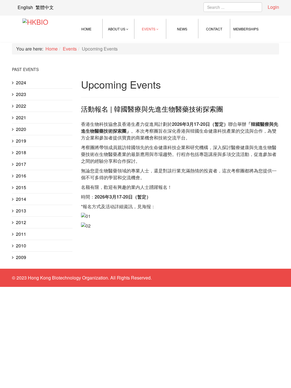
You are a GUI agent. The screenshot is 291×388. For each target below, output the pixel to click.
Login (273, 7)
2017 (21, 164)
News (182, 28)
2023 (21, 94)
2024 (21, 82)
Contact (214, 28)
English (25, 7)
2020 (21, 129)
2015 (21, 187)
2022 (21, 106)
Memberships (246, 28)
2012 (21, 222)
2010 (21, 245)
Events (148, 28)
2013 (21, 210)
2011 (21, 234)
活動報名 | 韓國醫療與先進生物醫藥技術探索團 (152, 109)
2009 (21, 257)
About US (116, 28)
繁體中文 (45, 7)
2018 (21, 152)
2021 (21, 117)
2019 (21, 140)
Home (86, 28)
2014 (21, 199)
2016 (21, 175)
